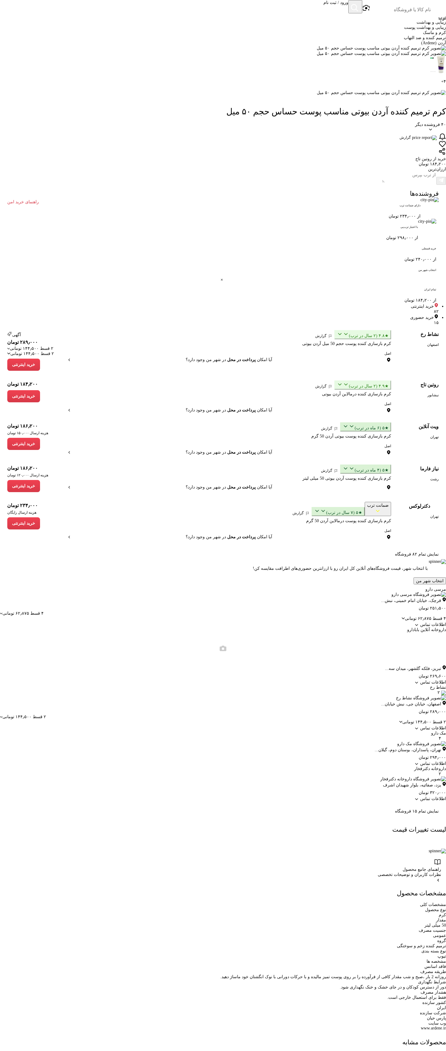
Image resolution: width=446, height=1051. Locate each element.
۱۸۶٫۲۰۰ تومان (22, 425)
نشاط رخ (430, 334)
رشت (434, 479)
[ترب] (438, 7)
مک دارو (438, 733)
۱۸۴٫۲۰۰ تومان (22, 384)
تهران (434, 437)
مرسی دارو (435, 589)
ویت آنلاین (429, 426)
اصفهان (433, 345)
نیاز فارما (429, 468)
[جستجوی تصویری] (366, 8)
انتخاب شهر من (430, 581)
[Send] (441, 181)
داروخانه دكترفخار (430, 768)
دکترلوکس (419, 506)
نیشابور (433, 395)
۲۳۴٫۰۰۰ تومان (22, 505)
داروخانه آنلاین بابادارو (426, 629)
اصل (387, 353)
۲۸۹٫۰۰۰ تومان (22, 342)
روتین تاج (430, 384)
